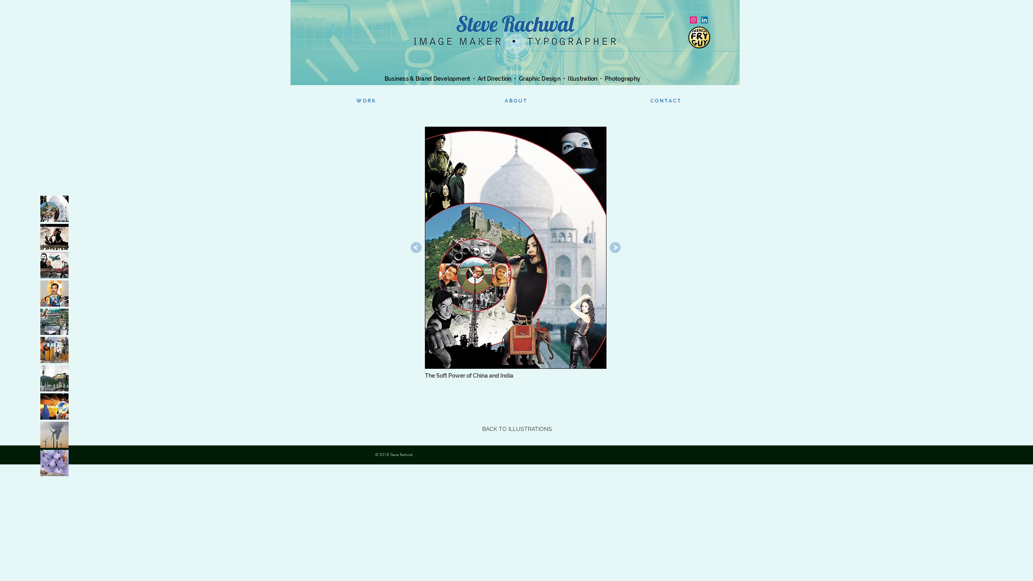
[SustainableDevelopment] (54, 322)
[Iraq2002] (54, 293)
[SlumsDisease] (54, 463)
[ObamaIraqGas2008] (54, 237)
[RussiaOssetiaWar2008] (54, 265)
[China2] (54, 378)
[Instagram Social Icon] (693, 20)
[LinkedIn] (704, 20)
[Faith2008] (54, 406)
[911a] (54, 350)
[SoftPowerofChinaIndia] (54, 209)
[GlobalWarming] (54, 435)
